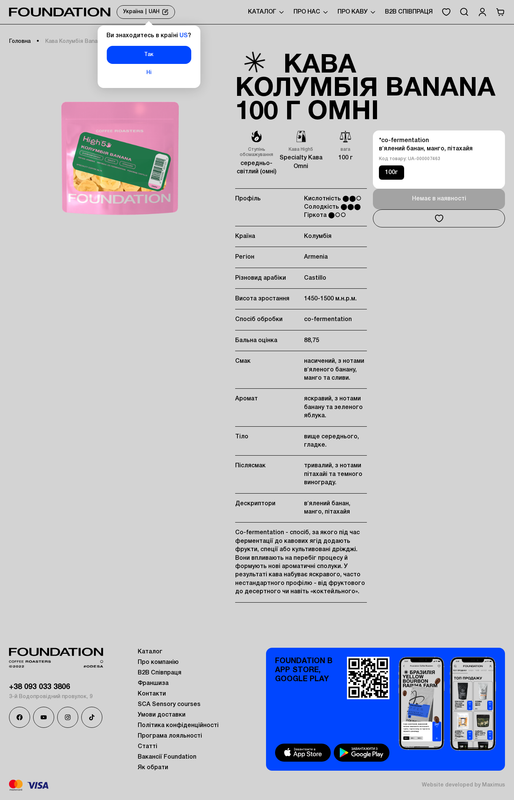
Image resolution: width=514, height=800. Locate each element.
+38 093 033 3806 (39, 687)
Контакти (152, 694)
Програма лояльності (170, 736)
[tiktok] (91, 717)
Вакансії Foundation (167, 757)
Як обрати (153, 767)
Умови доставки (162, 715)
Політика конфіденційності (178, 725)
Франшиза (153, 683)
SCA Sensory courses (169, 704)
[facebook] (19, 717)
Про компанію (158, 662)
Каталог (150, 652)
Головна (19, 41)
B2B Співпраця (409, 12)
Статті (147, 746)
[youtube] (43, 717)
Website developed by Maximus (463, 785)
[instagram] (67, 717)
